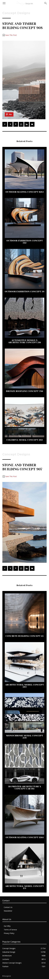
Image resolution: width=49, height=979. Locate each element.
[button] (9, 35)
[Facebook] (4, 124)
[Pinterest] (15, 124)
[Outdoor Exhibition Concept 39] (24, 269)
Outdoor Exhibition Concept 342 (24, 241)
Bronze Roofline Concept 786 (24, 391)
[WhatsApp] (21, 124)
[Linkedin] (26, 124)
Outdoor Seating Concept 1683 (24, 192)
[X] (10, 124)
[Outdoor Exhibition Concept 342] (24, 218)
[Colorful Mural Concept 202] (24, 417)
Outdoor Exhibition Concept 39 (24, 291)
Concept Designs (16, 13)
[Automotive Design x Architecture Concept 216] (24, 318)
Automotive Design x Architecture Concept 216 (24, 341)
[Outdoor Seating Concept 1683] (24, 169)
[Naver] (32, 124)
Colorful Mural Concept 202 (24, 440)
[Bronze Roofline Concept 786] (24, 368)
